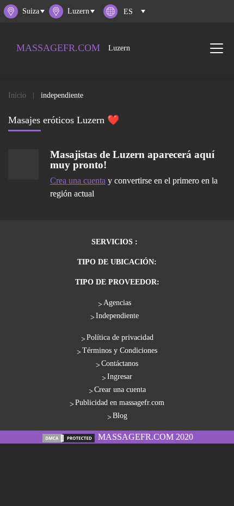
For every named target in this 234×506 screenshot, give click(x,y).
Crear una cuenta (120, 389)
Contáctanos (119, 363)
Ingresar (119, 376)
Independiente (117, 316)
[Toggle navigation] (216, 48)
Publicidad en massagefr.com (119, 403)
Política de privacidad (120, 337)
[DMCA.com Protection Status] (68, 436)
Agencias (117, 303)
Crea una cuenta (78, 180)
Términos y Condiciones (119, 350)
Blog (120, 416)
